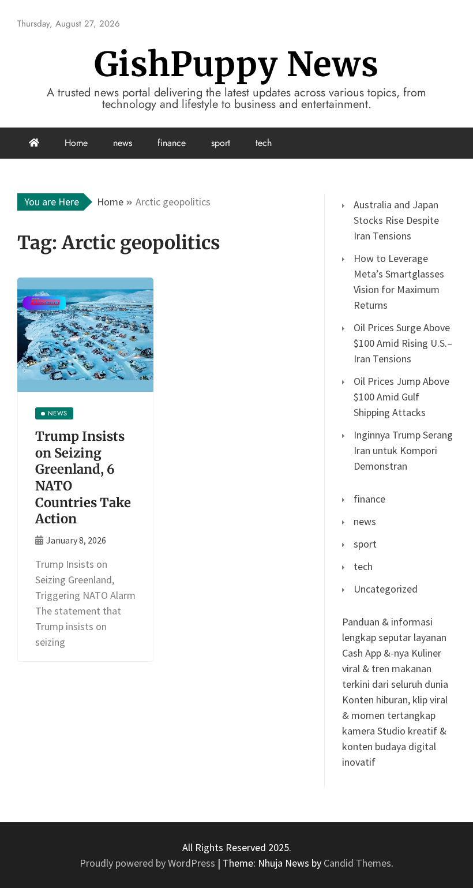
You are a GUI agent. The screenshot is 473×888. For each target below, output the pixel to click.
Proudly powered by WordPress (148, 863)
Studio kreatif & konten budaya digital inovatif (394, 746)
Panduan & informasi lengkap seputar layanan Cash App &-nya (394, 637)
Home (76, 142)
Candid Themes (357, 863)
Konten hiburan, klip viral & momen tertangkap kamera (395, 715)
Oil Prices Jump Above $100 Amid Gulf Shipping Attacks (401, 396)
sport (220, 142)
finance (171, 142)
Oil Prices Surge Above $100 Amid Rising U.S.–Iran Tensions (403, 343)
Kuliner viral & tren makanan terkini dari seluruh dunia (395, 668)
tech (264, 142)
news (122, 142)
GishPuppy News (236, 64)
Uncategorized (386, 588)
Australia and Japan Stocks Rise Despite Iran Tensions (396, 220)
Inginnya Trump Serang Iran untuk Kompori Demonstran (403, 450)
